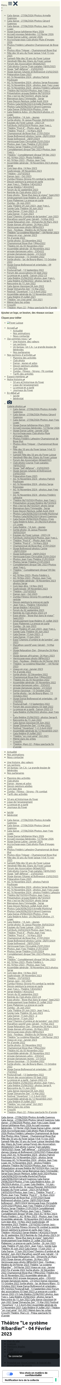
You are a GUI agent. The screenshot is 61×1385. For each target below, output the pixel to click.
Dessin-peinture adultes (25, 365)
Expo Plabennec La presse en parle (25, 200)
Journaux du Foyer (23, 390)
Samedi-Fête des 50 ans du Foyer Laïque (28, 58)
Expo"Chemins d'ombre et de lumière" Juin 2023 (32, 216)
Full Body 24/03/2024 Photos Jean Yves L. (29, 125)
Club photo (19, 360)
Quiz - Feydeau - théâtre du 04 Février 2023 (30, 230)
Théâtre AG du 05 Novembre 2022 (25, 246)
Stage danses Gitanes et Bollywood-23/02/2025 (32, 71)
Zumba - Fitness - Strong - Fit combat (33, 371)
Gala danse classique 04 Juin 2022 (25, 286)
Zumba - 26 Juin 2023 (18, 203)
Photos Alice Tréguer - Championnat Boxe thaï (32, 50)
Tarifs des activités (23, 374)
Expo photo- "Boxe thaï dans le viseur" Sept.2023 (33, 195)
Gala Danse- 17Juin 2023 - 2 (22, 211)
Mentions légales (16, 1346)
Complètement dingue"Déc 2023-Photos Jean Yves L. (27, 1209)
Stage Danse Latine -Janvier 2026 (25, 37)
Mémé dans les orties (18, 302)
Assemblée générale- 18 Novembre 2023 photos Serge (30, 1219)
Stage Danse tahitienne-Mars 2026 (25, 31)
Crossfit (11, 305)
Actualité (18, 330)
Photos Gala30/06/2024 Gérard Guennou (29, 106)
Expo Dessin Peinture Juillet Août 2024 (27, 101)
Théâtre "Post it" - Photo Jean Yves (26, 128)
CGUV (10, 1349)
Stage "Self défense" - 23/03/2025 (25, 69)
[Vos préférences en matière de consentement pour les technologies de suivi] (56, 1380)
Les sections (19, 344)
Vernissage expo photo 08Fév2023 (25, 227)
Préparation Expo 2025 (19, 74)
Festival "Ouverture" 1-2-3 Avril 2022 (26, 291)
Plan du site (13, 1341)
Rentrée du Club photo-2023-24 (24, 192)
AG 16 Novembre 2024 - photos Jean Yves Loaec (33, 85)
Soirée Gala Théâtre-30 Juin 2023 (25, 208)
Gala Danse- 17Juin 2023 (20, 213)
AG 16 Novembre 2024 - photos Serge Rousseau (32, 82)
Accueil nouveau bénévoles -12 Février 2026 (30, 34)
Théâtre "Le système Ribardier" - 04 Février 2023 (33, 232)
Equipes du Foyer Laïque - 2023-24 (25, 122)
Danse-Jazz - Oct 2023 (19, 176)
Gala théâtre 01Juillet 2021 (21, 297)
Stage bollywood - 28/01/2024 (23, 138)
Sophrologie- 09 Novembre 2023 (24, 171)
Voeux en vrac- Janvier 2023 (22, 235)
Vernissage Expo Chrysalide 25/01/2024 (28, 141)
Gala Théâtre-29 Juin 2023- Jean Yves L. (28, 205)
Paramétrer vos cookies (19, 1352)
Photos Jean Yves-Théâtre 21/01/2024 (27, 144)
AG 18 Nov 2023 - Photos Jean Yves (26, 160)
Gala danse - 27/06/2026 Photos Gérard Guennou (28, 1120)
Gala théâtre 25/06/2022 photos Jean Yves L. (31, 278)
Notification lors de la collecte (22, 1380)
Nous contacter (21, 336)
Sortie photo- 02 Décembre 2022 (24, 240)
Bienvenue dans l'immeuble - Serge (25, 98)
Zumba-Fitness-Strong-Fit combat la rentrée (30, 179)
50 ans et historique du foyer (28, 382)
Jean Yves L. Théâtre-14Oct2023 (24, 184)
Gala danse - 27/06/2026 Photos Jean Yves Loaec (30, 1121)
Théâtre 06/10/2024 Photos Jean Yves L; (28, 90)
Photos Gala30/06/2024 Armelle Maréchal (29, 104)
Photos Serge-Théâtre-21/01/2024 (25, 146)
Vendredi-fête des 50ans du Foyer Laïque (29, 61)
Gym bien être (20, 368)
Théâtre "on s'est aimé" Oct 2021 (25, 299)
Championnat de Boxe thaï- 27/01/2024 (28, 133)
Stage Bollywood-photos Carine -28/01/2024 (31, 136)
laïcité (16, 395)
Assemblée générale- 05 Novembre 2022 (28, 248)
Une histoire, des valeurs (26, 341)
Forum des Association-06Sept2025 (26, 63)
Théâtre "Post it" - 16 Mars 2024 (24, 130)
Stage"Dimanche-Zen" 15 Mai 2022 (26, 289)
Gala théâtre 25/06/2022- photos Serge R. (29, 280)
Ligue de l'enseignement (25, 385)
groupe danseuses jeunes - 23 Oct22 (26, 254)
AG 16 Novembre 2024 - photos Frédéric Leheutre (33, 88)
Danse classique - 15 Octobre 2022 (25, 256)
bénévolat (18, 398)
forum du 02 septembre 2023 (22, 189)
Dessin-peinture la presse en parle (25, 181)
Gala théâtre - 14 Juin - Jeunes (23, 117)
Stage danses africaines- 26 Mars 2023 (28, 224)
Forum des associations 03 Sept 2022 (27, 272)
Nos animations (21, 333)
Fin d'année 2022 (16, 238)
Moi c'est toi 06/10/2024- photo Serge (27, 96)
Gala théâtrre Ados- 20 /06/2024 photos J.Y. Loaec (27, 1183)
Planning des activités (24, 357)
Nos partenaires (21, 352)
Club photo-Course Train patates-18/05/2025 (31, 66)
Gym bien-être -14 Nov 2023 (22, 168)
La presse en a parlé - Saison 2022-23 (27, 275)
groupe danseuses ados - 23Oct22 (25, 251)
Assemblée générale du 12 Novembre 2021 (29, 294)
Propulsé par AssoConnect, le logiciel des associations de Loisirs (29, 1364)
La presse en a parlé (23, 387)
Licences (11, 1344)
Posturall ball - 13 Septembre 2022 (25, 270)
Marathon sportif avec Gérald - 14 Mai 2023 (30, 219)
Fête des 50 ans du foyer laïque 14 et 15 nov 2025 (27, 1138)
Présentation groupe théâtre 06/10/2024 (28, 93)
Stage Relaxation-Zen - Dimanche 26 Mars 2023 (32, 222)
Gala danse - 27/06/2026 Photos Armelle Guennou (28, 1117)
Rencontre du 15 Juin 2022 (21, 283)
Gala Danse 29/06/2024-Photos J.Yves (27, 109)
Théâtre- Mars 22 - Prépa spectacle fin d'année (32, 307)
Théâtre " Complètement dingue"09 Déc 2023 (31, 155)
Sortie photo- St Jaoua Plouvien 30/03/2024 (30, 120)
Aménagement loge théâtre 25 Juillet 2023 (29, 197)
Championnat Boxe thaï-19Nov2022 (26, 243)
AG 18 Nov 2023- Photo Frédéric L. (25, 157)
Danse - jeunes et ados (25, 363)
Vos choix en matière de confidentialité (34, 1374)
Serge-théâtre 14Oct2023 (20, 187)
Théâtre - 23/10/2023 (18, 173)
